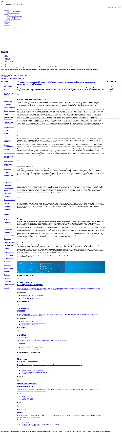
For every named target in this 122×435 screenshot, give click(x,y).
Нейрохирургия (8, 175)
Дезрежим (7, 98)
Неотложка (7, 178)
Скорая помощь (9, 242)
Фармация (7, 275)
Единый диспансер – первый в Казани (31, 347)
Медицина (7, 149)
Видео (6, 23)
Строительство (8, 258)
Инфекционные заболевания (8, 123)
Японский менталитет (27, 399)
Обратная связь (8, 61)
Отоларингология (9, 200)
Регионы (6, 56)
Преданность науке (26, 422)
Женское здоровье (9, 107)
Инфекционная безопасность (8, 118)
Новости (6, 10)
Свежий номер (8, 20)
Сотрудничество (9, 252)
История (6, 130)
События (7, 248)
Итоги (6, 133)
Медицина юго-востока (8, 156)
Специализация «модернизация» (30, 324)
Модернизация (8, 161)
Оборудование (8, 182)
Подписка (7, 22)
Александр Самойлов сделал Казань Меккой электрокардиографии (40, 424)
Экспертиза (7, 281)
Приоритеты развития (8, 218)
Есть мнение (7, 104)
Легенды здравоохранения (9, 145)
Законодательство (9, 111)
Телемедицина (8, 261)
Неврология (7, 172)
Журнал (6, 14)
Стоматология (8, 255)
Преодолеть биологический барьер (30, 296)
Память (6, 203)
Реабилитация (8, 229)
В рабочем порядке (26, 373)
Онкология (7, 193)
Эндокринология (9, 284)
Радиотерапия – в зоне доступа (29, 321)
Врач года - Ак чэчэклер (8, 93)
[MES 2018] (4, 77)
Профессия (7, 222)
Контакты (7, 25)
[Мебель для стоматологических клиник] (12, 78)
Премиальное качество (8, 213)
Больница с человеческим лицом (30, 349)
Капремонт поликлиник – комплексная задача (34, 372)
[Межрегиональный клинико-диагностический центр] (112, 118)
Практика (7, 209)
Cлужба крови (8, 245)
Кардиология (8, 137)
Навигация (7, 169)
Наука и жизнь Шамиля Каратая (30, 425)
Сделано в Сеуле (25, 396)
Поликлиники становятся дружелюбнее (32, 370)
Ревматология (8, 232)
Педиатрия (7, 206)
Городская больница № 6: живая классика (32, 346)
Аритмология (8, 90)
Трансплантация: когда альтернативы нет (32, 295)
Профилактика (8, 226)
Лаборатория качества (8, 140)
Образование (8, 185)
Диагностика (8, 101)
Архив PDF (7, 58)
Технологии (7, 265)
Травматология (8, 268)
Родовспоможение (9, 235)
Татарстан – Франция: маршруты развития (33, 323)
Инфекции (111, 88)
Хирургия (7, 278)
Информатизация (9, 127)
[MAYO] (16, 75)
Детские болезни (113, 86)
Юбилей (6, 288)
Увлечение (7, 271)
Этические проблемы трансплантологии (32, 298)
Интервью (7, 114)
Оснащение (7, 196)
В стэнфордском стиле (27, 398)
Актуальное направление (8, 85)
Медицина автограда (10, 153)
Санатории (7, 239)
